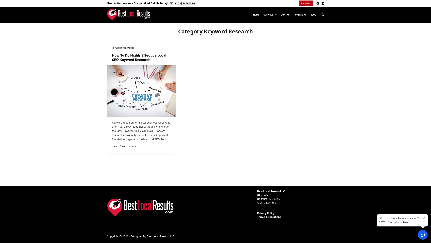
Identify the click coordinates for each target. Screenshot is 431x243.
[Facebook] (318, 3)
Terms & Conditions (269, 217)
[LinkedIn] (323, 3)
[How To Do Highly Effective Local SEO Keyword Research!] (141, 91)
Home (256, 15)
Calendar (300, 15)
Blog (313, 15)
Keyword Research (123, 48)
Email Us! (306, 3)
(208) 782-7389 (266, 202)
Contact (286, 15)
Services (268, 15)
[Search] (323, 15)
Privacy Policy (266, 213)
